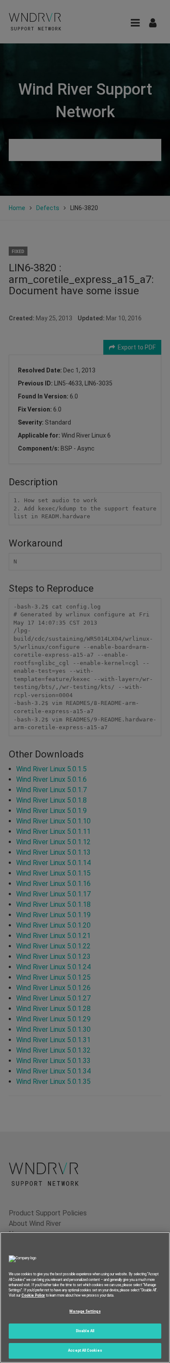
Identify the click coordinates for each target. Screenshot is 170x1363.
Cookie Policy (33, 1295)
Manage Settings (84, 1311)
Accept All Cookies (85, 1350)
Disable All (85, 1331)
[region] (85, 1297)
